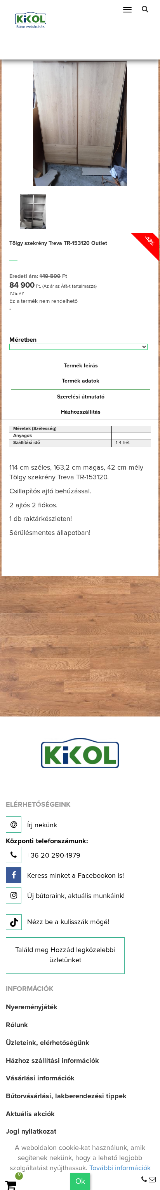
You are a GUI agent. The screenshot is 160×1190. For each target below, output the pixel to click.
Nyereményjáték (31, 1007)
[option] (33, 211)
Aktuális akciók (30, 1114)
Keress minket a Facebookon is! (74, 875)
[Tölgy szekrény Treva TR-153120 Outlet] (80, 122)
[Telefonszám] (144, 1179)
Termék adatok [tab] (80, 381)
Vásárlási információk (40, 1078)
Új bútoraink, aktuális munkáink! (75, 896)
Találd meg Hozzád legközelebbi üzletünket (65, 955)
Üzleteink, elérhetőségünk (47, 1043)
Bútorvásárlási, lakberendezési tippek (66, 1096)
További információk (120, 1168)
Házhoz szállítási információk (52, 1060)
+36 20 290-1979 (47, 848)
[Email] (152, 1179)
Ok (80, 1181)
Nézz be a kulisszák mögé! (68, 922)
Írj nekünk (41, 825)
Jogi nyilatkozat (31, 1131)
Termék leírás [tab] (81, 366)
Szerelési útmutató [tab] (80, 397)
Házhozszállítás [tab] (81, 412)
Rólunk (17, 1025)
